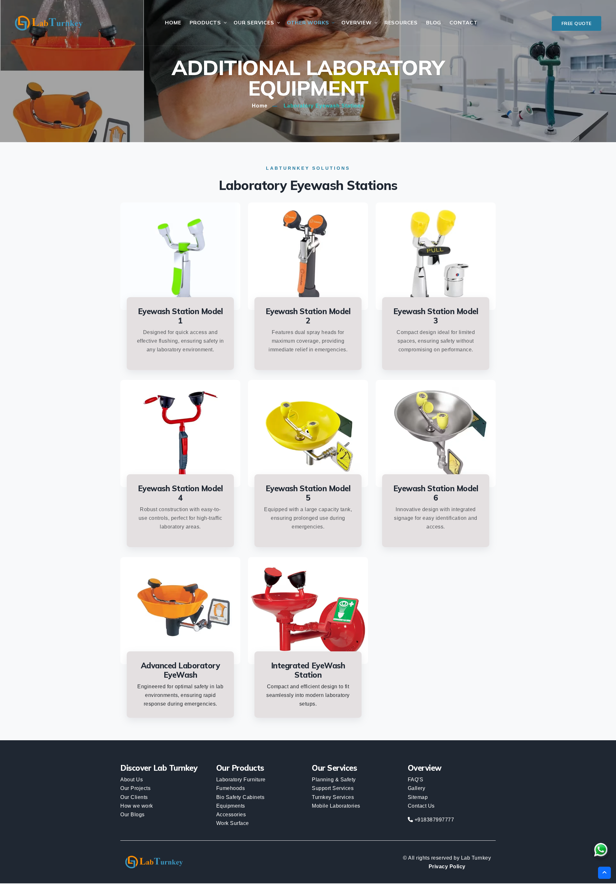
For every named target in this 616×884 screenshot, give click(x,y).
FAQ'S (416, 779)
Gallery (416, 788)
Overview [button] (356, 22)
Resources (401, 22)
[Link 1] (48, 23)
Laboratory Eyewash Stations (324, 105)
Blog (433, 22)
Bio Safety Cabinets (240, 797)
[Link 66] (601, 849)
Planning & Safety (334, 779)
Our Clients (134, 797)
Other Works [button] (308, 22)
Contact (463, 22)
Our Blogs (132, 814)
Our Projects (135, 788)
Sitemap (418, 797)
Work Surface (232, 823)
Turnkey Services (333, 797)
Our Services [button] (254, 22)
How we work (136, 806)
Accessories (231, 814)
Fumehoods (230, 788)
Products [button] (205, 22)
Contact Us (421, 806)
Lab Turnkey (476, 858)
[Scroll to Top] (604, 873)
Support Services (333, 788)
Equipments (230, 806)
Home (173, 22)
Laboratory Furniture (241, 779)
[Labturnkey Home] (154, 862)
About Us (131, 779)
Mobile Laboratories (336, 806)
